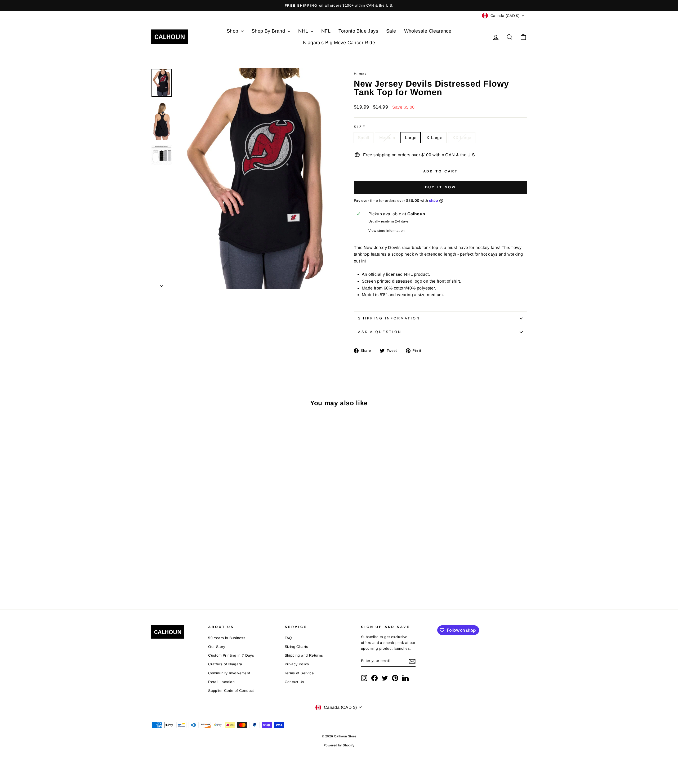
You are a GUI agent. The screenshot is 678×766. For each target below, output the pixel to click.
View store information (386, 231)
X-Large (434, 137)
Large (410, 137)
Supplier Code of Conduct (231, 691)
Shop (233, 31)
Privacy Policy (297, 664)
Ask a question (380, 332)
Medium (387, 137)
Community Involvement (229, 673)
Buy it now (440, 187)
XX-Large (461, 137)
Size (360, 127)
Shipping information (389, 318)
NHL (303, 31)
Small (363, 137)
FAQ (288, 638)
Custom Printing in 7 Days (231, 655)
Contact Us (294, 682)
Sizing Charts (296, 647)
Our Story (216, 647)
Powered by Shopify (339, 745)
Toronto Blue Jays (358, 31)
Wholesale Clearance (428, 31)
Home (359, 74)
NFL (326, 31)
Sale (391, 31)
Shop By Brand (269, 31)
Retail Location (221, 682)
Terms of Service (299, 673)
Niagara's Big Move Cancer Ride (339, 42)
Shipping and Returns (304, 655)
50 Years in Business (226, 638)
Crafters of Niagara (225, 664)
